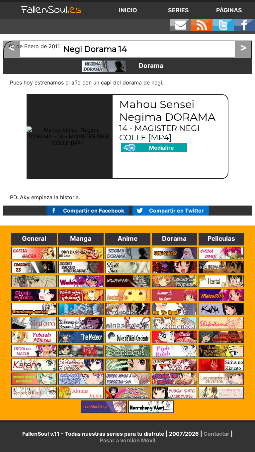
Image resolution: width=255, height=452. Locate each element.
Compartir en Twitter (176, 210)
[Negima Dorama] (104, 66)
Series (178, 10)
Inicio (128, 10)
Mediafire (161, 147)
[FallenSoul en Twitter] (223, 25)
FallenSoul (51, 10)
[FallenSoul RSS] (201, 25)
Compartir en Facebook (93, 210)
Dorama (151, 66)
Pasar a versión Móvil (127, 440)
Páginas (229, 10)
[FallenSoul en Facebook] (244, 25)
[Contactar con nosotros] (180, 25)
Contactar (216, 433)
